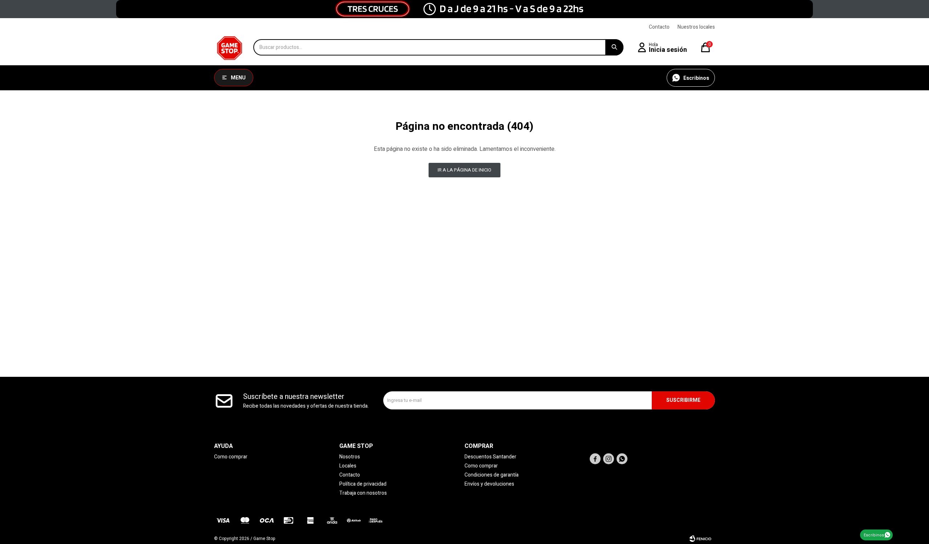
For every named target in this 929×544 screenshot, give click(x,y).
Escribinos (874, 535)
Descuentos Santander (490, 457)
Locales (347, 466)
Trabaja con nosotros (363, 493)
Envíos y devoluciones (489, 484)
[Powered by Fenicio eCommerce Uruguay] (700, 538)
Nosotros (349, 457)
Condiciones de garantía (491, 475)
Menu (238, 78)
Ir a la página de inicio (464, 169)
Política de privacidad (362, 484)
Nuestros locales (696, 27)
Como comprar (230, 457)
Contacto (659, 27)
